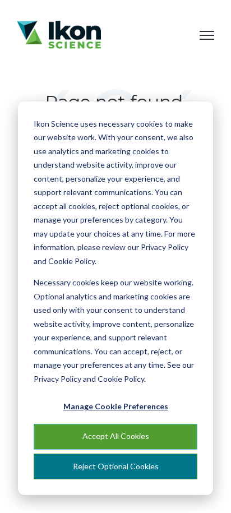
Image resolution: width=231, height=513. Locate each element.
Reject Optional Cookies (116, 466)
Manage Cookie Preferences (115, 406)
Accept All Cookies (115, 436)
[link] (59, 34)
